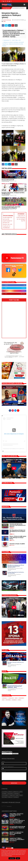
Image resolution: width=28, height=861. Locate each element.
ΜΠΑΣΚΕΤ (10, 791)
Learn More (12, 858)
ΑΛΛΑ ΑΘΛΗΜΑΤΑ (5, 795)
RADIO (3, 699)
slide (11, 8)
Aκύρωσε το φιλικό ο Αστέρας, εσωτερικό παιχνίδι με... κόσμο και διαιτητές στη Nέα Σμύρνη (13, 43)
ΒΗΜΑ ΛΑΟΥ (10, 797)
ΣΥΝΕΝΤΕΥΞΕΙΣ (12, 795)
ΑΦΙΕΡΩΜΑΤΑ (16, 793)
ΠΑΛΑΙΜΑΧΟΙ (14, 699)
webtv (17, 795)
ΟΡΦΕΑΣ (19, 699)
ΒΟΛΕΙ (21, 791)
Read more (14, 569)
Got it (18, 858)
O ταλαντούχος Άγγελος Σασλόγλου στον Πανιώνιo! (15, 572)
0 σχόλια (9, 570)
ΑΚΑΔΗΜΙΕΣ (4, 793)
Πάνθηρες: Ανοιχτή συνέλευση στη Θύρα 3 (15, 663)
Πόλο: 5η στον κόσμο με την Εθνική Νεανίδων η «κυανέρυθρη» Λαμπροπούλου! (15, 566)
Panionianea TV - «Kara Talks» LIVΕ (12, 40)
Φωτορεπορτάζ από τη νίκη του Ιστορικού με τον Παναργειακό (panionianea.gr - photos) (14, 686)
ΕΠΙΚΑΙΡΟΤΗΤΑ (15, 791)
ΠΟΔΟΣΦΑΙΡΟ (4, 791)
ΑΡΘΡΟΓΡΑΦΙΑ (10, 793)
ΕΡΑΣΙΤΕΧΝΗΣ (8, 699)
